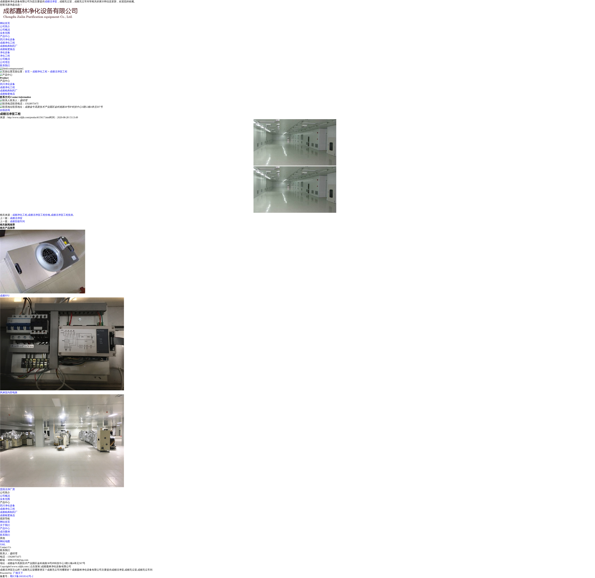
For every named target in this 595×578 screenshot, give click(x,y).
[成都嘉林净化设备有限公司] (46, 19)
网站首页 (5, 23)
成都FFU (5, 295)
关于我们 (5, 525)
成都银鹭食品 (7, 49)
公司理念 (5, 62)
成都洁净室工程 (58, 71)
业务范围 (5, 33)
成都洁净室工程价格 (39, 215)
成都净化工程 (7, 42)
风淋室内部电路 (8, 392)
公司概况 (5, 29)
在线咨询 (5, 110)
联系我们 (5, 65)
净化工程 (5, 55)
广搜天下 (18, 573)
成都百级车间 (17, 221)
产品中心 (5, 36)
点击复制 (35, 566)
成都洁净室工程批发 (62, 215)
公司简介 (5, 26)
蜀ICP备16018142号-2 (21, 576)
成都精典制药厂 (8, 46)
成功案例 (5, 531)
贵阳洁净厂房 (7, 489)
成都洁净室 (51, 1)
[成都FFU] (42, 292)
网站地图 (5, 541)
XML (3, 544)
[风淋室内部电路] (62, 389)
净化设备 (5, 52)
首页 (27, 71)
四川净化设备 (7, 39)
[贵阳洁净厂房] (62, 486)
